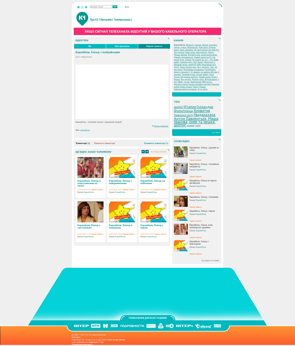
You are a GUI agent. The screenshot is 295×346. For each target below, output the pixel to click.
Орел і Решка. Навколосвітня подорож (190, 88)
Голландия (205, 106)
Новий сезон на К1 (203, 57)
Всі (89, 46)
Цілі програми (122, 46)
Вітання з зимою (193, 45)
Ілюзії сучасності (181, 72)
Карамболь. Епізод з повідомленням (120, 182)
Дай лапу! (203, 47)
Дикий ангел (204, 77)
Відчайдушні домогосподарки (202, 54)
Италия (190, 106)
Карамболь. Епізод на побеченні (152, 182)
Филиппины (183, 110)
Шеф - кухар (184, 81)
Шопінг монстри (209, 45)
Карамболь (89, 192)
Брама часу (191, 67)
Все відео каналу (158, 152)
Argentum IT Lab (96, 342)
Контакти (76, 337)
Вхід (127, 6)
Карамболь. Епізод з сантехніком (88, 226)
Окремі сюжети (154, 46)
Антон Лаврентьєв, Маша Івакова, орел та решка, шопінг (196, 121)
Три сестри (179, 52)
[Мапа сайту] (82, 8)
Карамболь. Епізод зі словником (120, 226)
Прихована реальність (193, 69)
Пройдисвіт (210, 69)
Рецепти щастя (181, 84)
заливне (190, 125)
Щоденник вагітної (189, 77)
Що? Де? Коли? (195, 62)
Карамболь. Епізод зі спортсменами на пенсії (89, 183)
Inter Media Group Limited (113, 339)
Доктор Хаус (198, 79)
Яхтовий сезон (180, 64)
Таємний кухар (188, 74)
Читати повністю (161, 126)
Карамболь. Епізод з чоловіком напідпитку (204, 165)
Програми (106, 20)
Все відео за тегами (210, 261)
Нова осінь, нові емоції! (196, 52)
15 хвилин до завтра (200, 72)
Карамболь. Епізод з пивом (151, 226)
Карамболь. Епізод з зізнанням (204, 197)
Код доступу (203, 67)
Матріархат (192, 47)
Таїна (182, 67)
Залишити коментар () (156, 143)
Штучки (214, 72)
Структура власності (82, 344)
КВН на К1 (207, 81)
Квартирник (196, 81)
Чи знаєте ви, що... (200, 59)
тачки (198, 125)
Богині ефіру (202, 74)
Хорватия (201, 110)
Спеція (188, 59)
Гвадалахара (204, 114)
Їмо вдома (186, 79)
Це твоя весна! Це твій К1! (206, 49)
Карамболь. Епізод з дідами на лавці (204, 148)
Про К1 (94, 20)
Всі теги (215, 132)
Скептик (183, 62)
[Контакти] (86, 8)
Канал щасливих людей (199, 84)
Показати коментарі (104, 143)
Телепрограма (122, 20)
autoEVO (192, 64)
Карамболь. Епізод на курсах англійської (203, 181)
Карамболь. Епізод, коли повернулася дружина (201, 226)
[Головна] (79, 8)
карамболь (85, 130)
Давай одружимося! (183, 57)
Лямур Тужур (180, 47)
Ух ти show (203, 89)
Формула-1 (209, 62)
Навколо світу (184, 115)
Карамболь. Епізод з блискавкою (199, 242)
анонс (178, 107)
